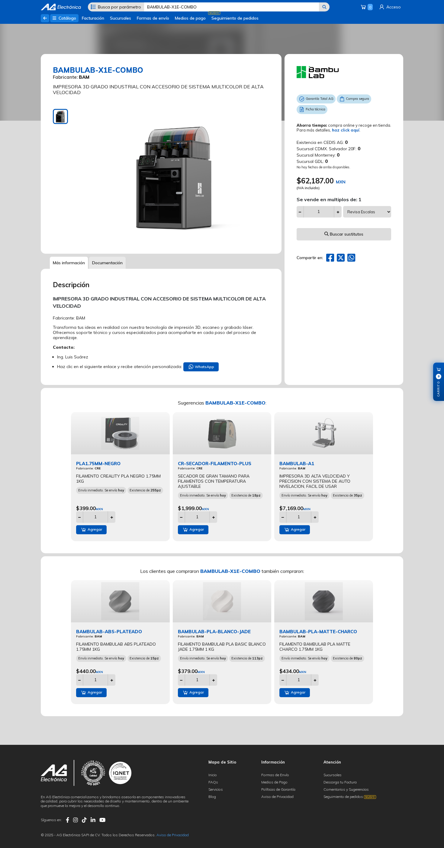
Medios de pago (190, 18)
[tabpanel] (175, 177)
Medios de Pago (274, 782)
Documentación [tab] (107, 262)
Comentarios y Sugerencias (346, 789)
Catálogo (66, 18)
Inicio (212, 775)
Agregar (94, 529)
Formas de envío (153, 18)
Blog (212, 796)
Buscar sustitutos (346, 234)
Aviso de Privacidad (277, 796)
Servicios (215, 789)
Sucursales (120, 18)
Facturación (93, 18)
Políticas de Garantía (278, 789)
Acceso (393, 7)
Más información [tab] (69, 262)
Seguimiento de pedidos (235, 18)
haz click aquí (345, 130)
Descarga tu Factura (340, 782)
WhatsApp (204, 366)
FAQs (213, 782)
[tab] (60, 116)
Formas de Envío (275, 775)
